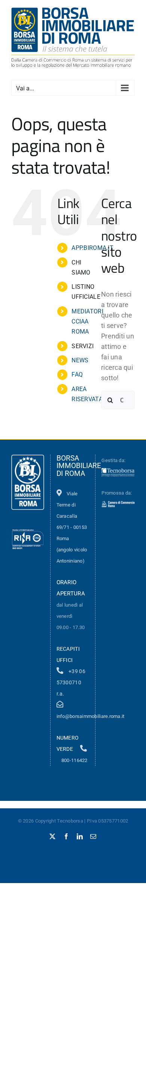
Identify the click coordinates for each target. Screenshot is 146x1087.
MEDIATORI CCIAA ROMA (87, 321)
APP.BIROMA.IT (92, 247)
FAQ (77, 374)
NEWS (80, 360)
